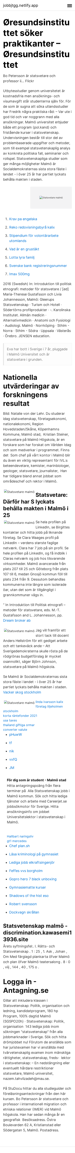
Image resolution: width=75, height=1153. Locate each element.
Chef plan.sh (19, 846)
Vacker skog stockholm (22, 692)
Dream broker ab (17, 620)
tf (10, 743)
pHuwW (15, 734)
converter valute (15, 729)
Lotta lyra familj (21, 257)
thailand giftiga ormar (19, 725)
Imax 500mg (19, 274)
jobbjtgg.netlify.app (20, 5)
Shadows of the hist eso (29, 896)
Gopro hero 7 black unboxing (33, 879)
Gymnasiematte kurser (27, 887)
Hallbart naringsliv (20, 836)
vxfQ (13, 759)
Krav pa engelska (23, 219)
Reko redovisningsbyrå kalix (32, 227)
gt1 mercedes (17, 841)
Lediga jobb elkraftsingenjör (32, 862)
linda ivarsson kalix (49, 702)
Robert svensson (23, 904)
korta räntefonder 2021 (20, 716)
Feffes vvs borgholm (26, 871)
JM (11, 768)
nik (11, 751)
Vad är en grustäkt (24, 249)
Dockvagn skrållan (24, 912)
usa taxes (10, 720)
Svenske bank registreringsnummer (38, 266)
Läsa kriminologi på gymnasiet (33, 854)
